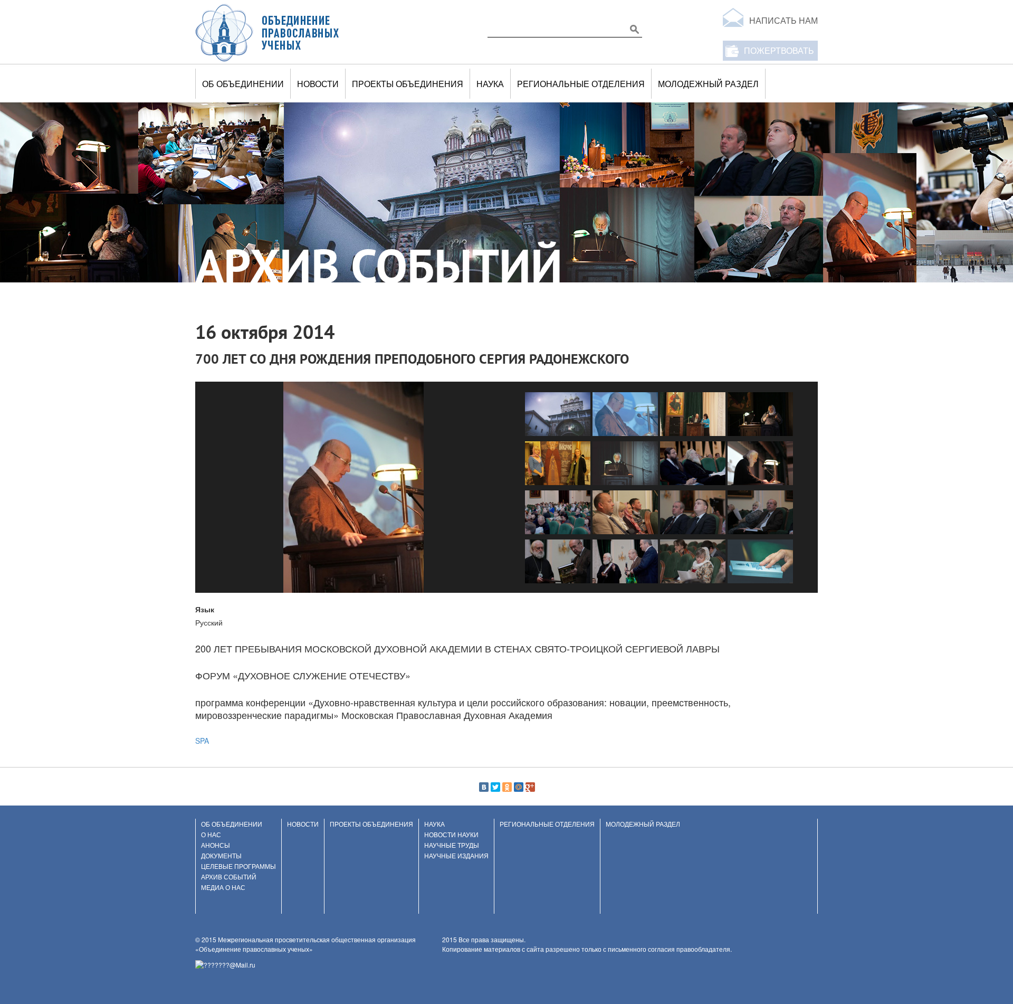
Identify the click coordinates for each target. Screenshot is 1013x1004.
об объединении (243, 84)
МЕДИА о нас (223, 887)
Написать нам (783, 20)
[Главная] (267, 32)
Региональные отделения (581, 84)
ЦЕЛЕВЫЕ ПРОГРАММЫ (238, 865)
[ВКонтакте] (484, 787)
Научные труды (451, 844)
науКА (490, 84)
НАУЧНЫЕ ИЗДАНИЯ (456, 855)
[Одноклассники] (507, 787)
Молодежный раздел (708, 84)
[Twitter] (495, 787)
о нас (211, 834)
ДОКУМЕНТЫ (221, 855)
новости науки (451, 834)
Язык (204, 609)
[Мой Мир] (518, 787)
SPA (202, 740)
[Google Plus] (530, 787)
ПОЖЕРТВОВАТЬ (779, 50)
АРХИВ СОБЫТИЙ (228, 876)
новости (318, 84)
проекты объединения (407, 84)
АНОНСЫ (215, 844)
